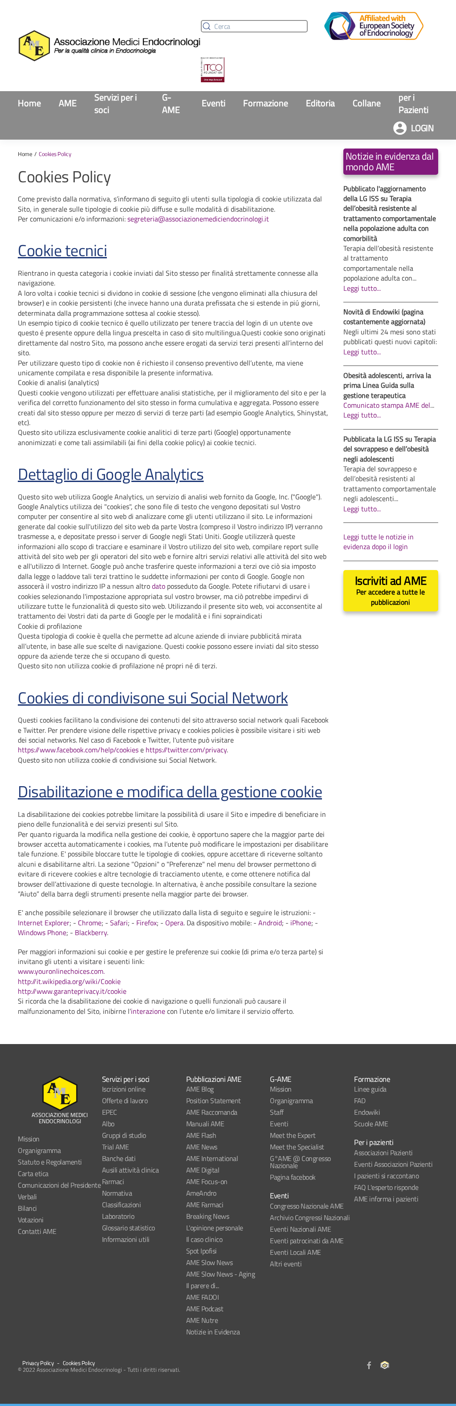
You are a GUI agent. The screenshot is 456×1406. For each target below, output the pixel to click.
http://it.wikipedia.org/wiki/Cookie (69, 981)
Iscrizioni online (124, 1089)
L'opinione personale (214, 1227)
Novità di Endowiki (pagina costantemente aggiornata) (384, 316)
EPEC (109, 1112)
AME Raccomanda (211, 1112)
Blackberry (91, 932)
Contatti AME (37, 1231)
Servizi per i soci (115, 103)
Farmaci (113, 1181)
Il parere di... (202, 1285)
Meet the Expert (293, 1135)
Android (270, 922)
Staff (277, 1112)
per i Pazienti (413, 103)
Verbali (27, 1196)
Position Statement (213, 1100)
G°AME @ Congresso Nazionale (300, 1162)
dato (158, 586)
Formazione (265, 103)
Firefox (146, 922)
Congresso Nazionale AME (307, 1206)
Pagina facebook (293, 1177)
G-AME (171, 103)
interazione (148, 1011)
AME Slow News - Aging (220, 1274)
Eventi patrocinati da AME (307, 1240)
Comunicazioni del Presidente (59, 1185)
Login (422, 128)
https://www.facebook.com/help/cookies (78, 749)
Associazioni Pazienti (383, 1152)
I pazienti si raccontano (386, 1175)
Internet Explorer (43, 922)
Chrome (90, 922)
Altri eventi (285, 1263)
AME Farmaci (205, 1204)
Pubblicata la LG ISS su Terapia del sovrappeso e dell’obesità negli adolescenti (389, 449)
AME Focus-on (207, 1181)
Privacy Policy (37, 1362)
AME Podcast (205, 1308)
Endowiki (367, 1112)
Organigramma (39, 1150)
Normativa (117, 1193)
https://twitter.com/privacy (186, 749)
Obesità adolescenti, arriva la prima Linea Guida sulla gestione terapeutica (387, 385)
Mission (29, 1138)
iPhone (300, 922)
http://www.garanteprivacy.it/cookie (72, 991)
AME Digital (203, 1170)
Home (29, 103)
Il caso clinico (204, 1239)
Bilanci (27, 1208)
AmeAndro (201, 1193)
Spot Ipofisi (201, 1250)
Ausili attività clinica (130, 1170)
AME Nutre (202, 1320)
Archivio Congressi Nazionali (310, 1217)
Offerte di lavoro (125, 1100)
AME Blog (200, 1089)
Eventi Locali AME (295, 1252)
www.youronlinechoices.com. (61, 971)
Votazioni (31, 1219)
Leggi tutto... (362, 288)
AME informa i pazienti (386, 1198)
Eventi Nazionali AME (300, 1229)
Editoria (320, 103)
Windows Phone (42, 932)
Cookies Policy (79, 1362)
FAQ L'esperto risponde (386, 1187)
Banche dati (119, 1158)
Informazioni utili (126, 1239)
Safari (119, 922)
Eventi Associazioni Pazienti (393, 1164)
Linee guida (370, 1089)
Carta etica (33, 1173)
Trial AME (115, 1146)
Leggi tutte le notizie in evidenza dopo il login (378, 541)
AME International (212, 1158)
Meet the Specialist (297, 1146)
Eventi (213, 103)
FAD (360, 1100)
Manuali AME (205, 1123)
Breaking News (207, 1216)
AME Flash (201, 1135)
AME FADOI (202, 1297)
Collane (367, 103)
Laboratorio (118, 1216)
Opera (174, 922)
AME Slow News (209, 1262)
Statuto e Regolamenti (50, 1162)
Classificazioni (121, 1204)
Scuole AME (371, 1123)
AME (68, 103)
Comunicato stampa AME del (386, 405)
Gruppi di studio (124, 1135)
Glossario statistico (128, 1227)
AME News (201, 1146)
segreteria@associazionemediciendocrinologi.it (198, 218)
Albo (108, 1123)
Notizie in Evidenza (213, 1331)
